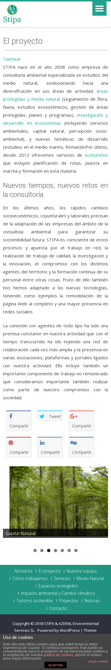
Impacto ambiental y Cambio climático (58, 593)
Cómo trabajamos (30, 578)
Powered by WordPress (58, 630)
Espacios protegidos (58, 585)
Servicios (62, 578)
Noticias (92, 600)
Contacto (58, 608)
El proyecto (49, 571)
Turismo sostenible (35, 600)
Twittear (12, 59)
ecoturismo (96, 155)
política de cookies (58, 655)
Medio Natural (90, 578)
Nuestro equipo (82, 571)
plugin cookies (98, 661)
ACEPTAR (55, 665)
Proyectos (68, 600)
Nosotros (24, 571)
